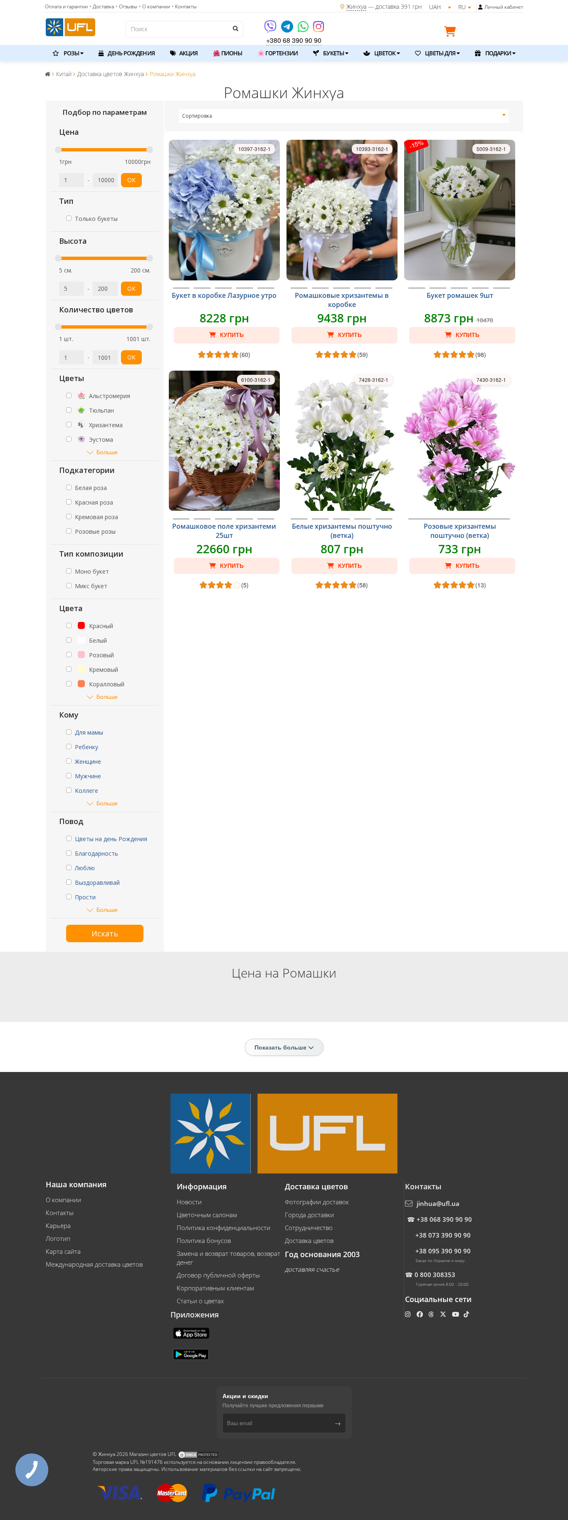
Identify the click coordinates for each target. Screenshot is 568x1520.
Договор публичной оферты (218, 1275)
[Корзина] (452, 33)
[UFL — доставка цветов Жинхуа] (70, 26)
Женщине (88, 761)
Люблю (85, 868)
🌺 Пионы (227, 53)
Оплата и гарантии (66, 6)
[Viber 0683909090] (271, 29)
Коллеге (86, 791)
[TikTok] (467, 1314)
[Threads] (431, 1314)
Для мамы (89, 732)
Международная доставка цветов (94, 1264)
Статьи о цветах (200, 1301)
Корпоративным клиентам (215, 1288)
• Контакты (184, 6)
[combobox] (344, 116)
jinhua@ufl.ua (438, 1203)
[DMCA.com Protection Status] (198, 1454)
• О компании (154, 6)
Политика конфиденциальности (223, 1227)
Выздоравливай (97, 882)
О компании (63, 1200)
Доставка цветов (309, 1240)
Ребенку (86, 747)
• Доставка (101, 6)
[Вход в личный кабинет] (480, 7)
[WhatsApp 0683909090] (304, 29)
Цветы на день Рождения (111, 839)
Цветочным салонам (207, 1215)
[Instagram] (318, 29)
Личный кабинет (503, 6)
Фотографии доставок (317, 1202)
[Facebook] (421, 1314)
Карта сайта (63, 1251)
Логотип (58, 1238)
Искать (104, 933)
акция (188, 53)
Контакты (60, 1212)
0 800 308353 (435, 1274)
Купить (231, 335)
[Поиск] (235, 28)
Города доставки (309, 1215)
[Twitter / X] (444, 1314)
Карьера (58, 1225)
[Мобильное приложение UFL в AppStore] (192, 1332)
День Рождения (130, 53)
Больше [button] (107, 452)
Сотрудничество (309, 1227)
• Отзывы (126, 6)
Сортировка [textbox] (197, 115)
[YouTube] (456, 1314)
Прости (85, 897)
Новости (189, 1202)
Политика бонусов (204, 1240)
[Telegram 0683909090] (287, 29)
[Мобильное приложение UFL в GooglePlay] (191, 1353)
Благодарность (96, 853)
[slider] (58, 149)
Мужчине (88, 776)
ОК (131, 180)
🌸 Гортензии (277, 53)
